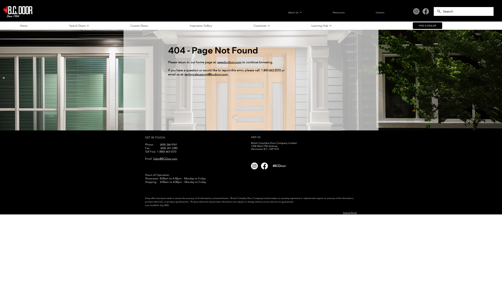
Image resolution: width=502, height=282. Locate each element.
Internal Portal (350, 212)
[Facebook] (426, 11)
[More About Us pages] (301, 12)
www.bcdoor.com (229, 62)
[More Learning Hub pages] (330, 26)
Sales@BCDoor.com (165, 158)
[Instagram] (416, 11)
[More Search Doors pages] (88, 26)
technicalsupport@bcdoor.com (206, 74)
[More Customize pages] (269, 26)
